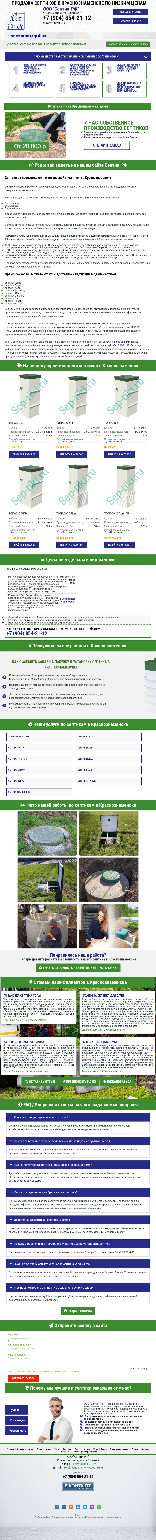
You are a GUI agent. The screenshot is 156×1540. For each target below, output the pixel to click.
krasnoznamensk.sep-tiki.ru (27, 36)
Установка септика (18, 736)
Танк (95, 1449)
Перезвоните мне (130, 11)
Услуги (135, 1449)
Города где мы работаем (85, 1451)
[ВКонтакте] (57, 1507)
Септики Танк (85, 770)
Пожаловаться (118, 1081)
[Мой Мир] (78, 1507)
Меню (145, 34)
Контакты (64, 1451)
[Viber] (92, 1507)
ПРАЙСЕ (22, 607)
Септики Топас (86, 736)
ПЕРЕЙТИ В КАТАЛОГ (24, 454)
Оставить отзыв (41, 1081)
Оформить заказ (131, 20)
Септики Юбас (85, 759)
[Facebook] (64, 1507)
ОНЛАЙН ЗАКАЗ (107, 145)
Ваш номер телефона (19, 1345)
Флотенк (66, 1449)
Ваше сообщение (17, 1355)
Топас (39, 1449)
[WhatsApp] (99, 1507)
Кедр (56, 1449)
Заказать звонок (117, 44)
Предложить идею (80, 1081)
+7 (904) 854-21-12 (67, 17)
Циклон (86, 1449)
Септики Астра (16, 748)
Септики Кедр (85, 748)
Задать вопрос (139, 44)
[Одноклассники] (71, 1507)
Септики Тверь (16, 781)
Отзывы (145, 1449)
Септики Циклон (17, 770)
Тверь (103, 1449)
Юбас (77, 1449)
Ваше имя (13, 1334)
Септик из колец (87, 781)
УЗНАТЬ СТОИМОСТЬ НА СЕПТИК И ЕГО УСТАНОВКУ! (79, 968)
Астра (48, 1449)
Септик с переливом (19, 792)
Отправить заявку (23, 1378)
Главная (10, 1449)
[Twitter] (85, 1507)
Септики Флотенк (17, 759)
